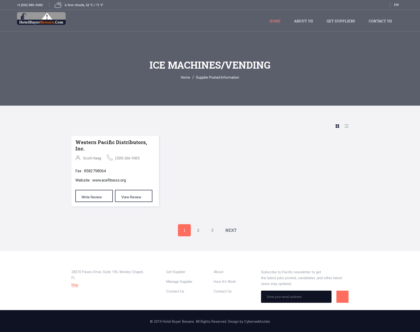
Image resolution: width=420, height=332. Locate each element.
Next (231, 230)
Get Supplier (175, 272)
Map (74, 285)
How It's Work (225, 281)
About (218, 272)
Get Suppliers (341, 20)
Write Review (92, 197)
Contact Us (380, 20)
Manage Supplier (179, 281)
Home (274, 20)
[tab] (337, 126)
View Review (131, 197)
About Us (303, 20)
